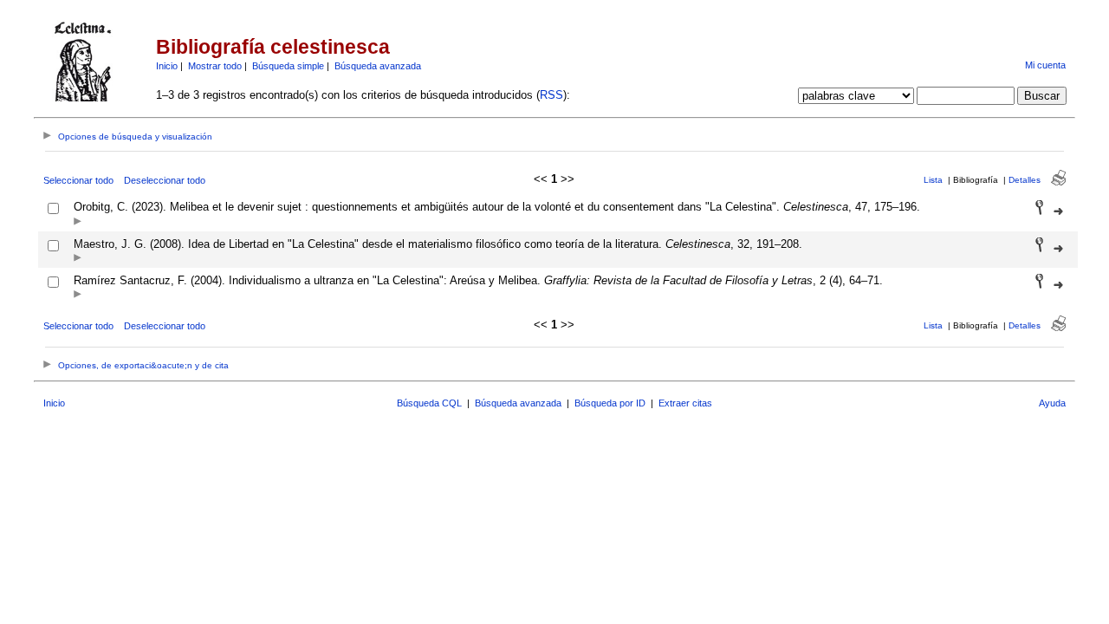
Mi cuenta (1045, 65)
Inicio (167, 66)
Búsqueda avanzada (377, 66)
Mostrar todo (215, 66)
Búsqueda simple (288, 66)
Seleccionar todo (78, 180)
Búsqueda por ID (609, 403)
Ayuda (1052, 403)
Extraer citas (685, 403)
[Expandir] (77, 222)
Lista (933, 180)
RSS (551, 94)
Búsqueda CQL (429, 403)
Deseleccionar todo (164, 180)
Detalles (1024, 180)
